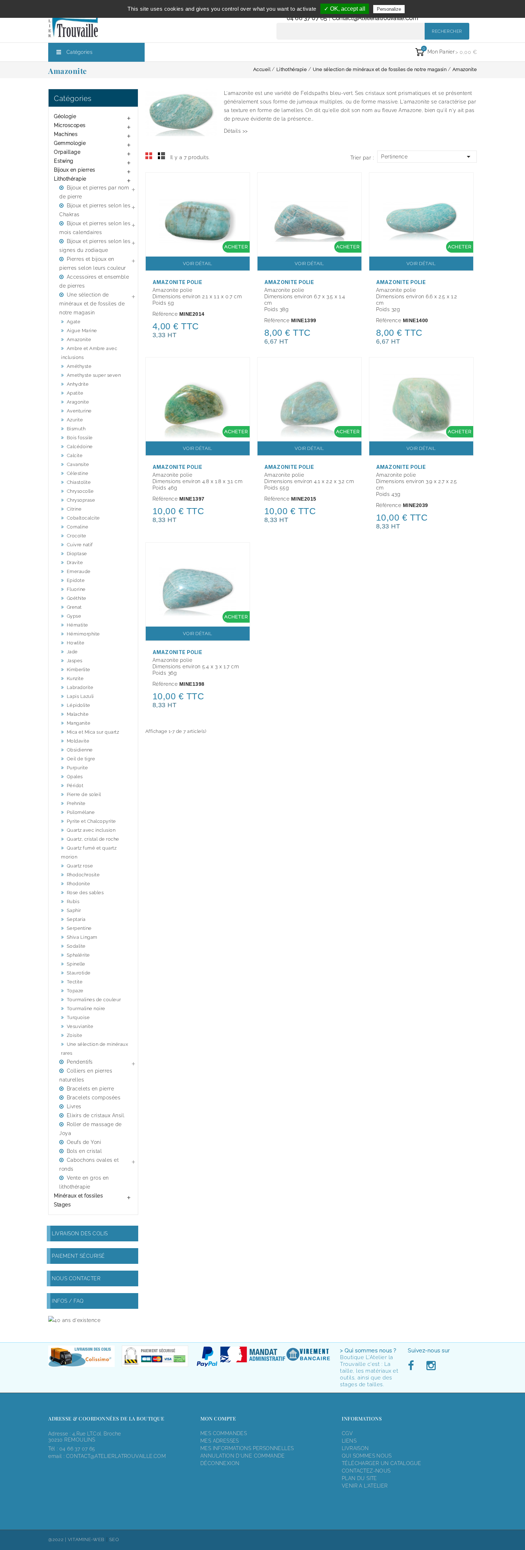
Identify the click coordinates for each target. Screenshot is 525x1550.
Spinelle (76, 964)
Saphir (74, 910)
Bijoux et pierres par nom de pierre (94, 192)
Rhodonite (78, 883)
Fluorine (76, 589)
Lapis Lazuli (80, 696)
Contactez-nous (366, 1471)
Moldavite (78, 741)
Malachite (78, 714)
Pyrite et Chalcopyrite (91, 821)
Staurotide (79, 973)
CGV (347, 1433)
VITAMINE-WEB (86, 1539)
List (161, 155)
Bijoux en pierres (74, 170)
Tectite (75, 981)
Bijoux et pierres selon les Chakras (94, 210)
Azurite (75, 419)
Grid (148, 155)
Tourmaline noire (86, 1008)
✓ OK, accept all (344, 9)
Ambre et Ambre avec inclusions (89, 353)
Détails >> (236, 131)
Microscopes (70, 125)
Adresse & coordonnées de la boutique (106, 1418)
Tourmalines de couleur (94, 999)
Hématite (77, 625)
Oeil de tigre (81, 758)
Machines (66, 134)
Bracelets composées (94, 1097)
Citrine (74, 509)
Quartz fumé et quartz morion (88, 852)
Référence (165, 314)
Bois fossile (80, 437)
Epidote (76, 580)
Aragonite (78, 402)
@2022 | (58, 1539)
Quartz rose (80, 865)
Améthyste (79, 366)
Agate (74, 321)
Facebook (413, 1366)
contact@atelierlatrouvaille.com (375, 18)
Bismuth (76, 428)
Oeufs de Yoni (84, 1142)
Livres (74, 1106)
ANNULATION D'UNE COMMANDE (242, 1456)
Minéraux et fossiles (78, 1196)
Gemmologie (70, 143)
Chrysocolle (80, 491)
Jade (72, 651)
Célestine (78, 473)
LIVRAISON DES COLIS (80, 1233)
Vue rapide (240, 182)
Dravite (75, 562)
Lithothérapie (70, 179)
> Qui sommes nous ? (368, 1350)
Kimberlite (78, 669)
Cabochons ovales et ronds (89, 1164)
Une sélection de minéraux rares (94, 1049)
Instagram (431, 1366)
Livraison (355, 1448)
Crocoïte (76, 535)
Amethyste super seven (94, 375)
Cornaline (78, 527)
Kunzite (75, 678)
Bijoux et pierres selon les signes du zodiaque (94, 245)
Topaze (75, 990)
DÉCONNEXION (219, 1463)
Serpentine (79, 928)
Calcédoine (80, 446)
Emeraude (79, 571)
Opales (75, 776)
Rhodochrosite (83, 874)
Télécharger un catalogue (381, 1463)
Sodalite (76, 946)
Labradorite (80, 687)
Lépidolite (78, 705)
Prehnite (76, 803)
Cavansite (78, 464)
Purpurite (77, 767)
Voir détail (197, 263)
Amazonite (79, 339)
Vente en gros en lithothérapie (84, 1182)
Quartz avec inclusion (91, 830)
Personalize (389, 9)
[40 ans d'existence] (74, 1320)
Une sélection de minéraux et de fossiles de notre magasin (92, 303)
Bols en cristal (84, 1151)
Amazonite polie (177, 282)
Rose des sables (85, 892)
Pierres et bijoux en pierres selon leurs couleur (92, 263)
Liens (349, 1441)
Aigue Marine (82, 330)
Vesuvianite (80, 1026)
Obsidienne (80, 750)
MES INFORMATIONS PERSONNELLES (247, 1448)
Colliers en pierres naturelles (85, 1075)
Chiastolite (79, 482)
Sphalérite (78, 955)
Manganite (79, 723)
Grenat (74, 607)
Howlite (76, 642)
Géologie (65, 116)
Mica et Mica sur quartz (93, 732)
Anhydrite (78, 384)
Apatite (75, 393)
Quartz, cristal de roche (93, 839)
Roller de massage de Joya (90, 1128)
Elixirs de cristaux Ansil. (96, 1115)
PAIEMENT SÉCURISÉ (78, 1256)
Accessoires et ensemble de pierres (94, 281)
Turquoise (78, 1017)
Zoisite (74, 1035)
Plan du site (359, 1478)
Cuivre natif (80, 544)
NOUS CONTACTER (76, 1278)
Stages (62, 1204)
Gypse (74, 616)
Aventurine (79, 411)
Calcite (75, 455)
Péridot (75, 785)
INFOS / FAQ (68, 1301)
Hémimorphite (83, 634)
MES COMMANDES (223, 1433)
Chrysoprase (81, 500)
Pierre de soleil (84, 794)
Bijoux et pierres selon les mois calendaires (94, 228)
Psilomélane (81, 812)
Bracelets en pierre (90, 1088)
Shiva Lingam (82, 937)
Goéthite (76, 598)
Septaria (76, 919)
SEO (114, 1539)
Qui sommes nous (367, 1456)
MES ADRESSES (219, 1441)
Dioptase (77, 553)
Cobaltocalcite (83, 518)
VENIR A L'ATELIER (365, 1486)
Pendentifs (80, 1062)
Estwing (64, 161)
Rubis (73, 901)
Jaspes (74, 660)
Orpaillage (67, 152)
